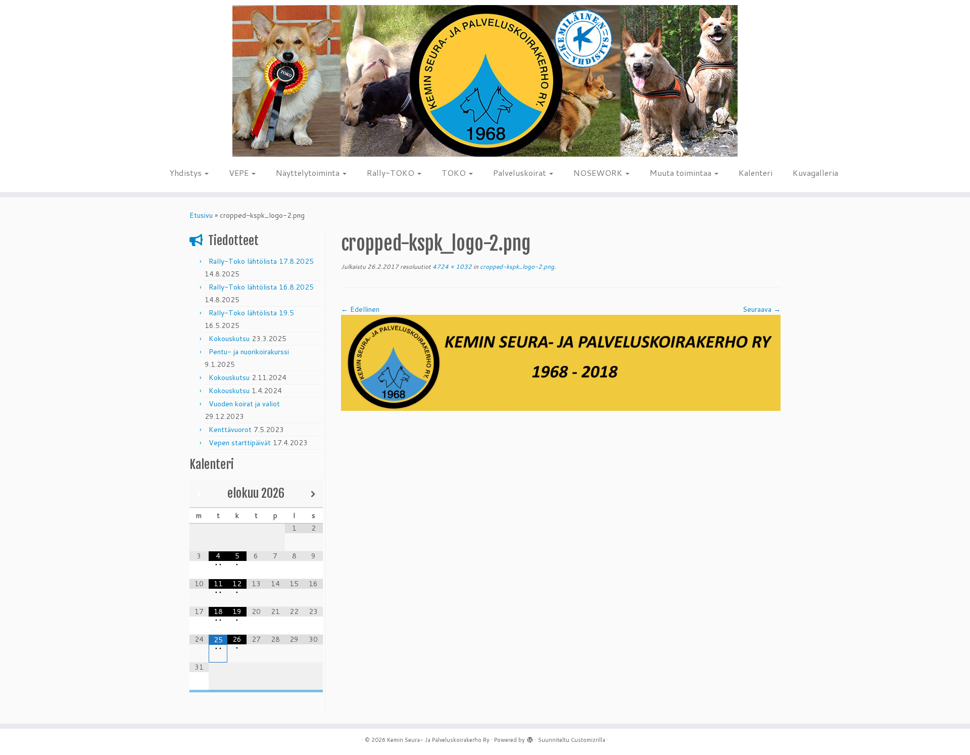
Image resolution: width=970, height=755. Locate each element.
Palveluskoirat (520, 172)
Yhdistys (186, 172)
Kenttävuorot (230, 429)
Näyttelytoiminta (309, 172)
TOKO (455, 172)
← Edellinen (360, 309)
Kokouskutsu (229, 339)
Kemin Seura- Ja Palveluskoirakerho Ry (438, 740)
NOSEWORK (598, 172)
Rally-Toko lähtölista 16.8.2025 (261, 287)
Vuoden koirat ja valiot (244, 404)
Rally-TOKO (391, 172)
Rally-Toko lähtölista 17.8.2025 (261, 261)
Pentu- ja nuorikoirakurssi (249, 352)
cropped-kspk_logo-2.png (516, 266)
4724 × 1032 (451, 266)
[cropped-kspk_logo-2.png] (561, 362)
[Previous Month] (199, 494)
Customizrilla (588, 740)
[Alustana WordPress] (530, 737)
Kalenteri (755, 172)
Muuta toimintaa (681, 172)
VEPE (240, 172)
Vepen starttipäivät (240, 443)
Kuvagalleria (815, 172)
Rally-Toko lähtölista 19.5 (251, 313)
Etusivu (201, 215)
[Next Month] (313, 494)
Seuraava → (762, 309)
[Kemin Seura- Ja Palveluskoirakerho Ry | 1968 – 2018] (485, 81)
